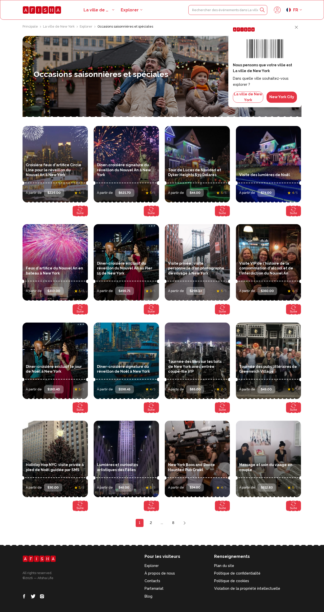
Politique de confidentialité (237, 573)
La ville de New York (59, 26)
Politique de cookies (231, 581)
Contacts (152, 581)
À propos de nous (160, 573)
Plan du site (224, 566)
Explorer (130, 10)
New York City (281, 97)
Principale (31, 26)
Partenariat (154, 588)
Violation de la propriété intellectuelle (247, 588)
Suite (80, 213)
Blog (148, 596)
